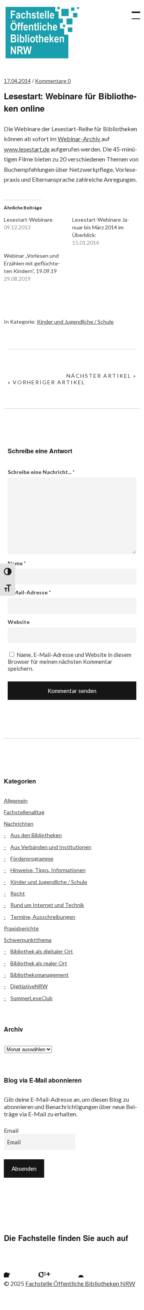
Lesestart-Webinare (28, 219)
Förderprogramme (31, 858)
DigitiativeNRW (29, 986)
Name (17, 563)
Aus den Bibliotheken (36, 835)
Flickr (33, 1267)
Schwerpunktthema (27, 939)
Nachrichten (18, 823)
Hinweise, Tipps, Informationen (48, 870)
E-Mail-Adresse (29, 592)
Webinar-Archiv (79, 138)
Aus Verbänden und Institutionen (50, 847)
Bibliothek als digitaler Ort (41, 951)
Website (19, 622)
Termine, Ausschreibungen (42, 916)
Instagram (54, 1267)
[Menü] (132, 11)
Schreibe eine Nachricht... (41, 472)
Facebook (13, 1267)
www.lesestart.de (27, 149)
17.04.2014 (17, 80)
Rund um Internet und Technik (47, 905)
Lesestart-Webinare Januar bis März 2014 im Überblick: (100, 227)
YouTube (74, 1267)
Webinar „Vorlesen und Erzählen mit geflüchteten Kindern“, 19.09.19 (32, 263)
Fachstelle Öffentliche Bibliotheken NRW (42, 32)
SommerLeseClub (31, 998)
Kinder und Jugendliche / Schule (75, 321)
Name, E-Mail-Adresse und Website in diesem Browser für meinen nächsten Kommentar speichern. (69, 661)
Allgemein (16, 800)
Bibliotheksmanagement (39, 974)
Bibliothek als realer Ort (38, 963)
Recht (17, 893)
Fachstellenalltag (24, 812)
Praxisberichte (21, 928)
